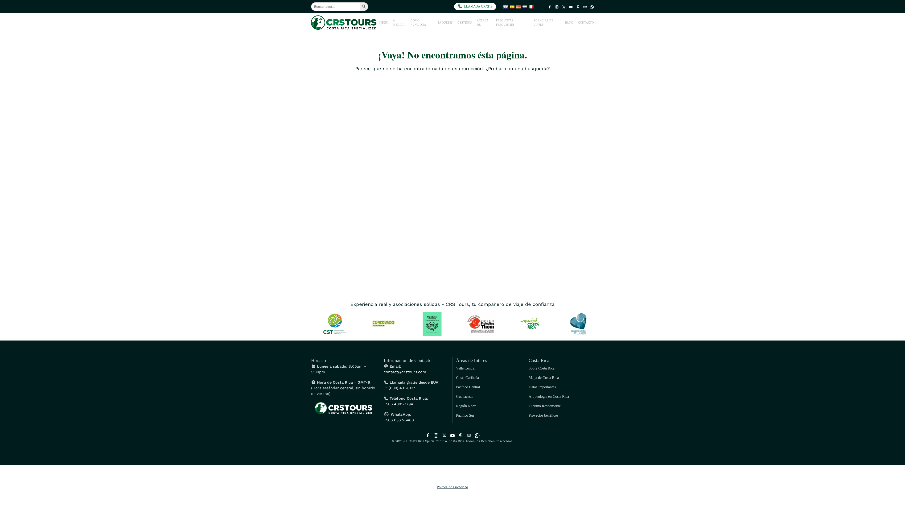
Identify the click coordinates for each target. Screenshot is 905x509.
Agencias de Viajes (543, 22)
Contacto (586, 22)
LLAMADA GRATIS (478, 6)
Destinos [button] (464, 22)
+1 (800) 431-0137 (399, 388)
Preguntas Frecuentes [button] (505, 22)
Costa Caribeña (467, 378)
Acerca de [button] (483, 22)
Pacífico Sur (465, 415)
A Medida (399, 22)
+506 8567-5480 (399, 420)
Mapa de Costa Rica (544, 378)
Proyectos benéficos (543, 415)
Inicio (383, 22)
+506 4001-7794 (398, 404)
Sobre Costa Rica (542, 368)
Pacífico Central (468, 387)
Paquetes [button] (445, 22)
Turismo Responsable (545, 406)
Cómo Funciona (418, 22)
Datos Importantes (542, 387)
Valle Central (465, 368)
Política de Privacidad (452, 487)
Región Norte (466, 406)
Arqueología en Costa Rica (549, 396)
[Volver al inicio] (345, 22)
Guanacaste (464, 396)
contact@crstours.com (405, 372)
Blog (569, 22)
